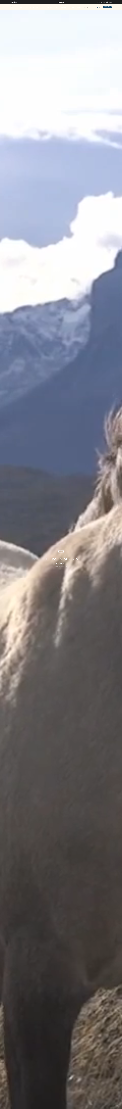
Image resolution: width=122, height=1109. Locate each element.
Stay (37, 7)
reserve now (108, 6)
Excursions (50, 7)
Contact (86, 7)
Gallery (79, 7)
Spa (57, 7)
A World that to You (104, 2)
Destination (24, 7)
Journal (71, 7)
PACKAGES (63, 7)
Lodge (32, 7)
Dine (43, 7)
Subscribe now (86, 1105)
